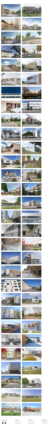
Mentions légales (44, 423)
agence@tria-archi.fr (31, 423)
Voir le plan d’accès (18, 423)
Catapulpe (46, 422)
